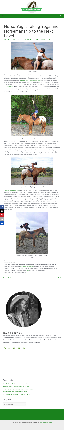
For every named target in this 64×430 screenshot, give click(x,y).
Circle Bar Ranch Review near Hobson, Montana (16, 384)
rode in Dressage (8, 86)
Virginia (27, 40)
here (28, 270)
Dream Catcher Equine (26, 266)
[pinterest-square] (24, 348)
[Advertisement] (15, 364)
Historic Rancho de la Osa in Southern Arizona (15, 391)
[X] (2, 211)
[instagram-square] (14, 348)
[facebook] (5, 348)
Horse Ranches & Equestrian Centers (15, 40)
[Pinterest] (2, 215)
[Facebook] (2, 207)
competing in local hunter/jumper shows (30, 80)
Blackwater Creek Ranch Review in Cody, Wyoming (16, 394)
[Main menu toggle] (60, 16)
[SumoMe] (2, 223)
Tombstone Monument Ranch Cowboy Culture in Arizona (18, 389)
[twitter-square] (19, 348)
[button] (2, 16)
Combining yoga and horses (11, 190)
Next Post (59, 277)
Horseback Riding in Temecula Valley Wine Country (16, 386)
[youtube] (10, 348)
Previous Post (6, 277)
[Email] (2, 219)
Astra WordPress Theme (45, 422)
